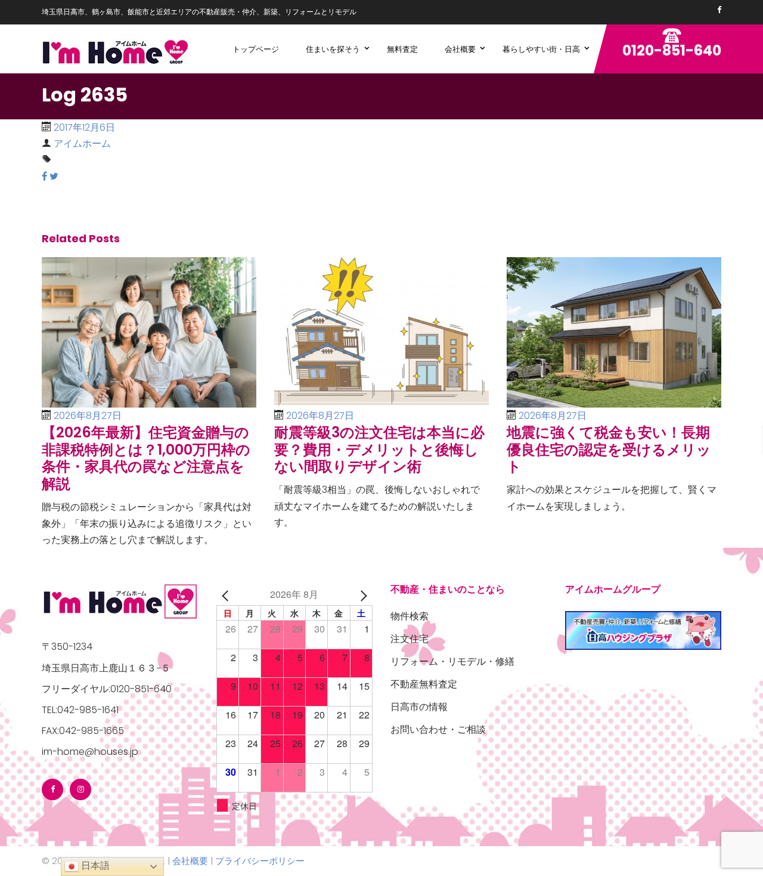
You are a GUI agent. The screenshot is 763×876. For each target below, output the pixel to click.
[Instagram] (80, 789)
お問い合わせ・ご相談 (438, 729)
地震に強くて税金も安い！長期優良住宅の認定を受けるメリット (609, 449)
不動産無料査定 (423, 684)
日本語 (94, 865)
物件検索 (409, 616)
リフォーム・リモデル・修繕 (452, 661)
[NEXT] (361, 594)
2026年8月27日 (88, 415)
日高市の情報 (419, 707)
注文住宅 (409, 639)
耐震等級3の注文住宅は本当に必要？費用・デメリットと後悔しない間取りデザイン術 (379, 449)
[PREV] (227, 594)
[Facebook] (719, 10)
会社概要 (190, 861)
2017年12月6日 (84, 127)
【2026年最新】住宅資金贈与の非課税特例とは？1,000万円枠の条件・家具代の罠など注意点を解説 (146, 457)
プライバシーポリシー (260, 861)
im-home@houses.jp (90, 751)
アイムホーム (82, 143)
